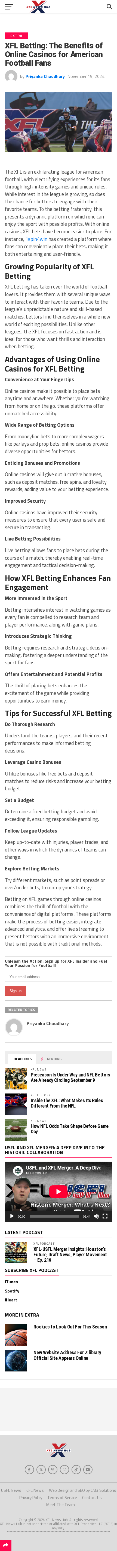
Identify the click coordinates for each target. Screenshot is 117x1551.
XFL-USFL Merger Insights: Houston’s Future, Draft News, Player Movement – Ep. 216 (70, 1255)
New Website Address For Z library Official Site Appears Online (67, 1355)
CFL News (35, 1490)
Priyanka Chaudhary (45, 76)
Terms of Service (62, 1497)
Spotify (12, 1291)
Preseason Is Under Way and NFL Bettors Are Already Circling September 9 (70, 1077)
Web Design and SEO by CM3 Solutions (82, 1490)
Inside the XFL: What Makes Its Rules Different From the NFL (67, 1103)
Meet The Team (60, 1505)
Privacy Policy (30, 1497)
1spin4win (36, 239)
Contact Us (92, 1497)
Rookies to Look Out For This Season (70, 1327)
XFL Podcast (44, 1243)
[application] (58, 1192)
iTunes (11, 1281)
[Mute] (96, 1216)
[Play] (12, 1216)
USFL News (11, 1490)
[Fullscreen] (105, 1216)
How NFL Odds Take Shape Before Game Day (70, 1128)
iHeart (11, 1300)
